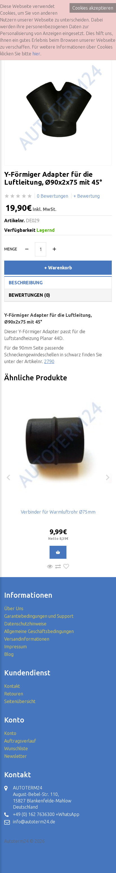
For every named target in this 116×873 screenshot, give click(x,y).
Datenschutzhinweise (25, 623)
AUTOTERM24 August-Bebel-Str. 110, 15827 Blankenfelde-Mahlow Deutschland (42, 797)
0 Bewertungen (52, 195)
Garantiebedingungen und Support (38, 616)
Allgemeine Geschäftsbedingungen (39, 631)
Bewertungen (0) (29, 295)
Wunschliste (16, 748)
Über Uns (13, 608)
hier (36, 53)
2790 (49, 361)
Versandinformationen (26, 638)
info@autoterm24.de (34, 821)
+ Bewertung (86, 195)
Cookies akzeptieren (92, 7)
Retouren (13, 693)
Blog (9, 654)
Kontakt (12, 686)
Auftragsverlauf (20, 740)
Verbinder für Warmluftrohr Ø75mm (58, 511)
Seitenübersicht (19, 701)
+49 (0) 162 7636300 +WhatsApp (46, 814)
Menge (10, 249)
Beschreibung (26, 282)
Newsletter (15, 756)
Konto (10, 733)
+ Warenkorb (58, 267)
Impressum (15, 646)
